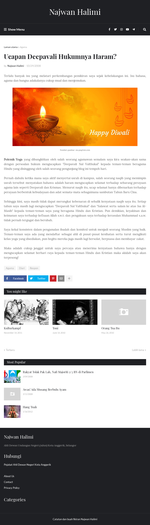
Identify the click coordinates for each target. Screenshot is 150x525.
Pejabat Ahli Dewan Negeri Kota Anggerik (27, 464)
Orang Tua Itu (110, 328)
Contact (8, 482)
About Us (9, 476)
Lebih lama (138, 349)
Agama (23, 47)
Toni (55, 328)
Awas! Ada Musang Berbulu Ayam (44, 389)
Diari (22, 268)
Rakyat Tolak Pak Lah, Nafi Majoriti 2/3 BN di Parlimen (58, 372)
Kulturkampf (12, 328)
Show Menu (16, 29)
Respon (34, 268)
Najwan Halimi (75, 11)
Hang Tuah (30, 407)
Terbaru (10, 349)
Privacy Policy (12, 487)
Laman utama (11, 47)
